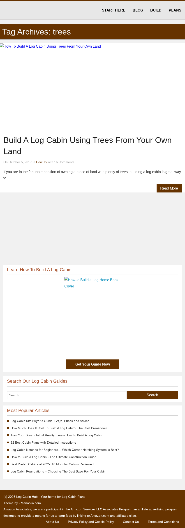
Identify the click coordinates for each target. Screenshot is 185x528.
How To (41, 162)
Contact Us (131, 521)
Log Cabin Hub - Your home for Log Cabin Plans (50, 496)
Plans (175, 10)
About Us (52, 521)
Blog (138, 10)
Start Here (113, 10)
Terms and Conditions (163, 521)
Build (156, 10)
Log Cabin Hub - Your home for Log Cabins (24, 10)
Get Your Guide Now (92, 364)
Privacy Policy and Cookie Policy (91, 521)
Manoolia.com (31, 503)
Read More (169, 188)
